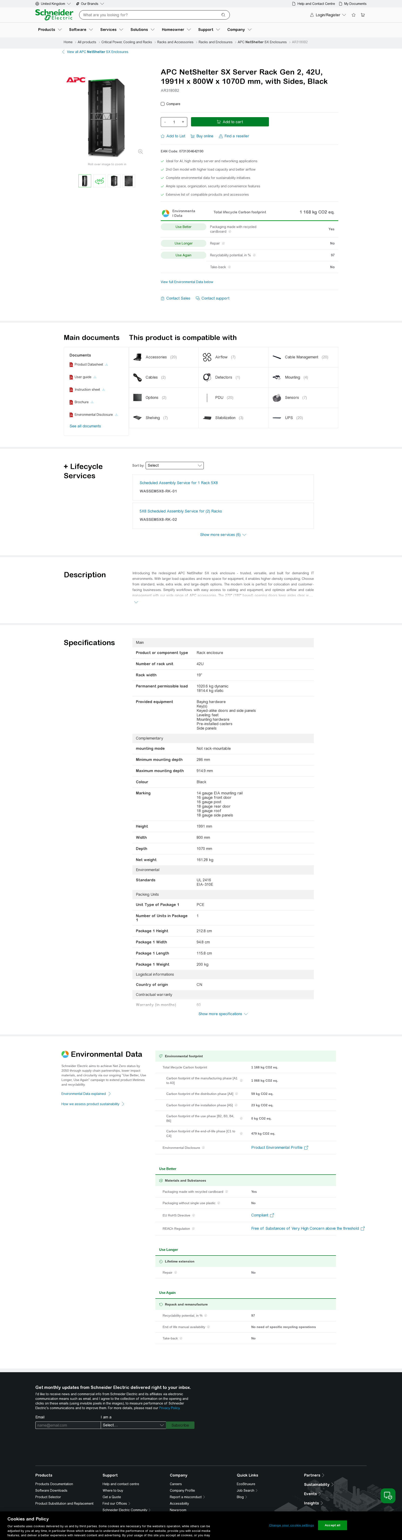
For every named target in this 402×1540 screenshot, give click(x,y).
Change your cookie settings (291, 1525)
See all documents (85, 426)
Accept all (332, 1525)
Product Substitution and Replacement (64, 1503)
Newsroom (178, 1510)
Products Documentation (54, 1484)
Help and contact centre (121, 1484)
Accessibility (179, 1503)
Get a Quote (112, 1497)
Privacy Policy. (169, 1408)
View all (97, 52)
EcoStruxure (246, 1484)
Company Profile (182, 1490)
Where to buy (113, 1490)
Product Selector (48, 1497)
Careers (176, 1484)
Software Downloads (51, 1490)
